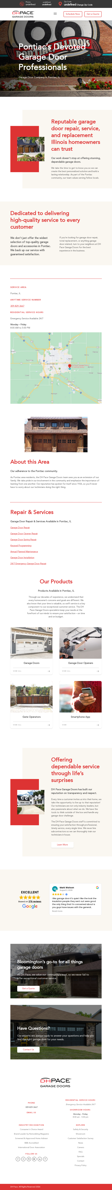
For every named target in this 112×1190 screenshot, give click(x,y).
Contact (80, 1161)
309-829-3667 (17, 306)
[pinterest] (45, 1159)
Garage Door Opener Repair (24, 534)
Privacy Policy (80, 1165)
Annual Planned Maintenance (24, 552)
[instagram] (23, 1159)
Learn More (62, 845)
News (80, 1143)
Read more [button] (57, 911)
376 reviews (35, 901)
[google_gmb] (29, 1159)
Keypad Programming (20, 546)
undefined (30, 5)
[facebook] (18, 1159)
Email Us (31, 1113)
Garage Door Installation (22, 558)
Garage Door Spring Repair (23, 540)
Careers (80, 1147)
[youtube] (34, 1159)
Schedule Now (73, 14)
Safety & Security (80, 1129)
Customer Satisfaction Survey (80, 1138)
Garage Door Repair (20, 528)
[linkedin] (40, 1159)
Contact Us (28, 1050)
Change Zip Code (84, 5)
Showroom (80, 1134)
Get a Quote (93, 14)
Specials (80, 1156)
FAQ (80, 1152)
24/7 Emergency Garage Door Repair (28, 564)
